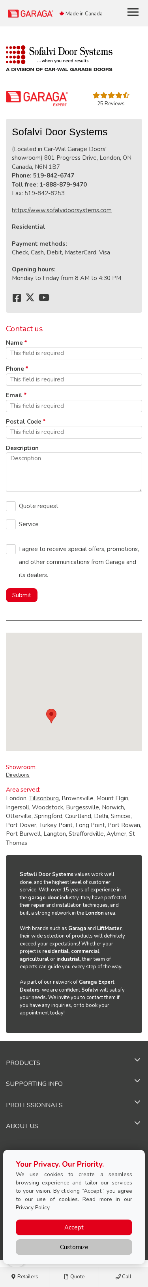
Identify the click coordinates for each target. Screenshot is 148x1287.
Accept (74, 1227)
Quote (76, 1276)
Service (29, 524)
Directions (18, 775)
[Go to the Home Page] (53, 13)
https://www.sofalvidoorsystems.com (62, 210)
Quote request (38, 506)
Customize (74, 1247)
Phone (15, 369)
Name (14, 343)
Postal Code (23, 422)
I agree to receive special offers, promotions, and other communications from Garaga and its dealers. (79, 562)
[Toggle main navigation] (133, 12)
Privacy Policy (32, 1207)
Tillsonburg (44, 798)
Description (22, 448)
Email (14, 395)
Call (126, 1276)
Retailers (27, 1276)
